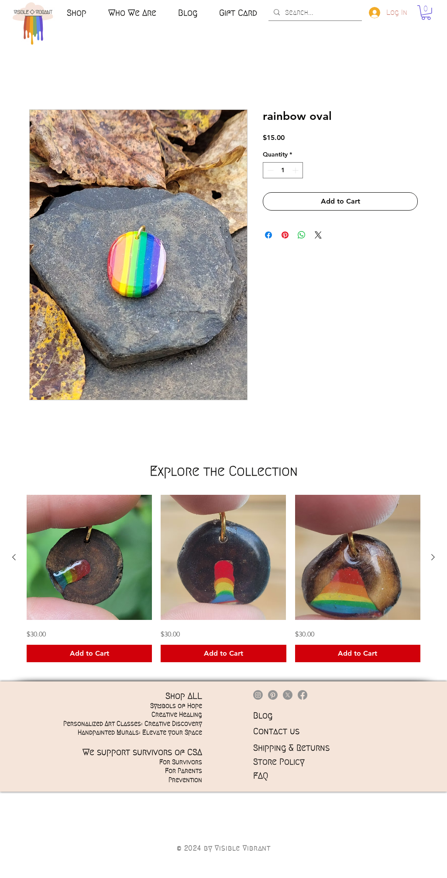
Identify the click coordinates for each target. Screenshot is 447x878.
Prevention (185, 779)
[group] (223, 578)
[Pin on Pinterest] (285, 235)
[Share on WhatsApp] (301, 235)
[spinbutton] (283, 170)
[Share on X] (318, 235)
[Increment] (296, 170)
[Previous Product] (14, 557)
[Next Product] (433, 557)
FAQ (260, 775)
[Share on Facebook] (268, 235)
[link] (426, 12)
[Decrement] (269, 170)
